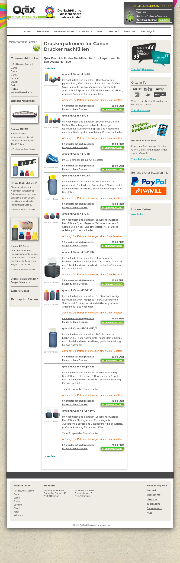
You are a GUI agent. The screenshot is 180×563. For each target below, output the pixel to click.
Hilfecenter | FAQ (157, 485)
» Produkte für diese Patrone (23, 149)
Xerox (16, 512)
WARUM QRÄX (148, 31)
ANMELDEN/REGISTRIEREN (152, 5)
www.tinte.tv (138, 214)
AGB (149, 512)
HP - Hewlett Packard (24, 491)
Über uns (152, 499)
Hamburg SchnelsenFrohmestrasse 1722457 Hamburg (84, 493)
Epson (17, 498)
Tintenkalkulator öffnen (143, 159)
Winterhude (55, 493)
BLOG (100, 31)
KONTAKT (114, 31)
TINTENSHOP (42, 31)
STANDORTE (85, 31)
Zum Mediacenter (140, 110)
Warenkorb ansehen (146, 20)
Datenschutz (154, 508)
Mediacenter (154, 494)
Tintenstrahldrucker (24, 58)
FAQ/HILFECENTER (64, 31)
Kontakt (151, 490)
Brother (17, 501)
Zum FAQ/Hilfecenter (142, 69)
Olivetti (17, 508)
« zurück (50, 68)
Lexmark (18, 505)
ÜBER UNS (129, 31)
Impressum (153, 503)
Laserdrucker (20, 290)
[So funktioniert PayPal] (148, 185)
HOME (27, 31)
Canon (17, 494)
